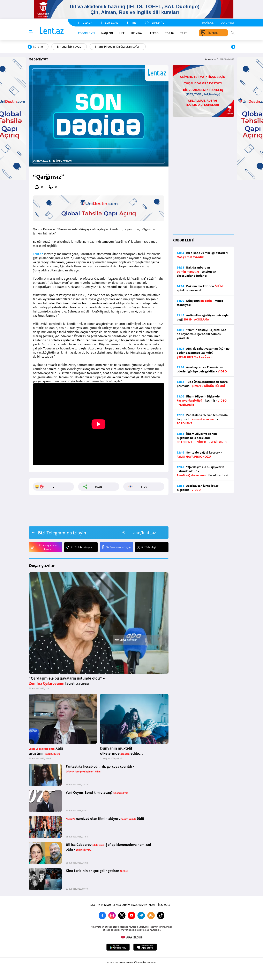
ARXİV (126, 905)
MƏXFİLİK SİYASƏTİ (161, 905)
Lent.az (38, 254)
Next (233, 47)
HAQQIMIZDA (139, 905)
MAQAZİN (107, 33)
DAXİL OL (207, 22)
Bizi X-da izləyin (149, 547)
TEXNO (154, 33)
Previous (29, 47)
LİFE (122, 33)
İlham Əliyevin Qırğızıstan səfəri (117, 46)
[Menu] (31, 31)
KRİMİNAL (137, 33)
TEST (183, 33)
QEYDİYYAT (227, 22)
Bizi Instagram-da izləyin (47, 547)
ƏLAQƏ (116, 905)
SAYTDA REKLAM (100, 905)
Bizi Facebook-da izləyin (118, 547)
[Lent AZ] (52, 30)
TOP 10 (169, 33)
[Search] (232, 32)
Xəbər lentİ (86, 33)
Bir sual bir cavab (69, 46)
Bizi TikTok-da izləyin (81, 547)
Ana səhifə (210, 59)
